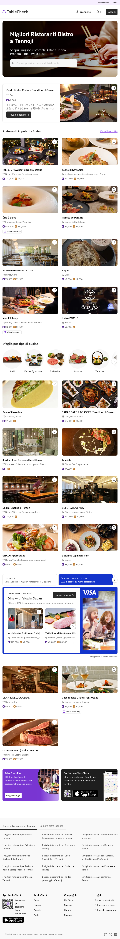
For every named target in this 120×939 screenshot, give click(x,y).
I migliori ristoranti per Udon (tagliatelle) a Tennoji (56, 857)
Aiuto (115, 2)
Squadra (68, 905)
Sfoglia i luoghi (13, 795)
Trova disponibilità (18, 114)
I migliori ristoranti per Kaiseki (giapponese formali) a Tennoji (57, 836)
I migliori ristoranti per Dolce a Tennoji (17, 878)
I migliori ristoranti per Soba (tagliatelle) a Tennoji (16, 857)
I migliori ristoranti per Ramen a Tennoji (97, 847)
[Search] (13, 63)
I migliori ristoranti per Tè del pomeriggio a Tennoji (56, 878)
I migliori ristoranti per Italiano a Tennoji (58, 868)
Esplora (37, 905)
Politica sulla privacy (105, 905)
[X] (110, 935)
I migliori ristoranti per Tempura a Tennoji (58, 847)
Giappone (85, 11)
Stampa (68, 915)
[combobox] (43, 63)
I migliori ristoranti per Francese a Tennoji (98, 868)
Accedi (112, 11)
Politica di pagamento (105, 910)
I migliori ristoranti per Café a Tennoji (96, 878)
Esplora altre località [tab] (51, 825)
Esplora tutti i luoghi (65, 595)
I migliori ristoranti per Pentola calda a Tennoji (100, 836)
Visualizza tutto (109, 131)
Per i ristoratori (103, 2)
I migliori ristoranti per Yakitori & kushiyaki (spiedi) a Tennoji (98, 857)
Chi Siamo (69, 900)
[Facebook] (116, 935)
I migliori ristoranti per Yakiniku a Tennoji (18, 847)
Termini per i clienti (104, 900)
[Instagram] (106, 935)
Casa (36, 900)
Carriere (68, 910)
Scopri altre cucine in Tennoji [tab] (18, 825)
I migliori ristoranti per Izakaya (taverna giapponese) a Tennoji (17, 868)
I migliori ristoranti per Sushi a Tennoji (17, 836)
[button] (21, 174)
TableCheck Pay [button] (13, 231)
